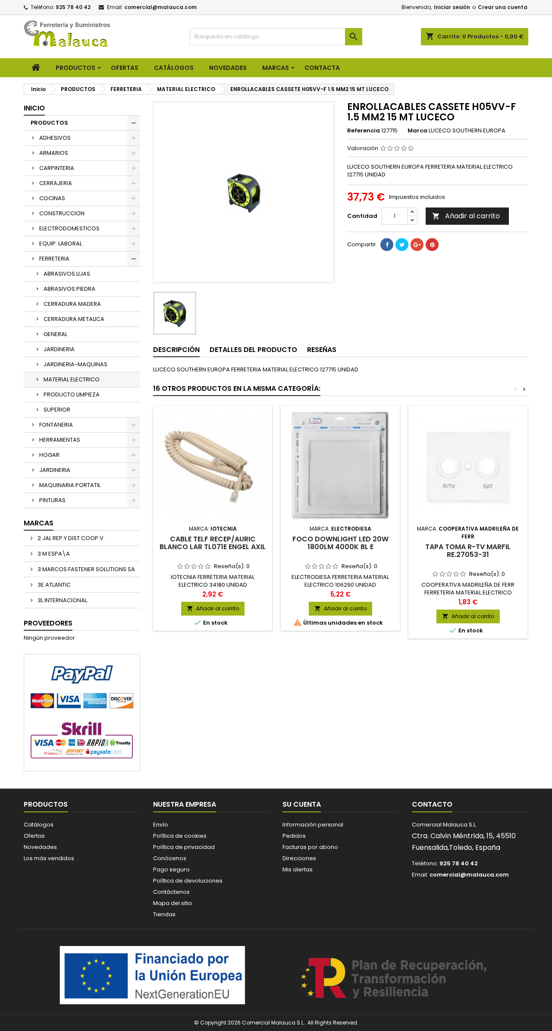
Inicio (34, 108)
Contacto (432, 804)
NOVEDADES (228, 67)
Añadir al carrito (466, 216)
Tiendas (164, 914)
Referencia (363, 131)
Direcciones (299, 858)
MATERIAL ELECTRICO (72, 379)
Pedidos (294, 836)
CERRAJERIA (55, 183)
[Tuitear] (401, 244)
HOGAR (49, 455)
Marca (417, 131)
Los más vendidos (49, 858)
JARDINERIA (59, 349)
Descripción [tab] (176, 350)
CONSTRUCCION (62, 213)
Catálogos (174, 67)
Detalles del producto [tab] (253, 350)
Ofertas (34, 836)
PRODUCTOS (75, 67)
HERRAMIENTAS (59, 440)
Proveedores (48, 623)
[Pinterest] (432, 244)
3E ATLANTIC (53, 585)
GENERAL (55, 334)
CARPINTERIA (56, 168)
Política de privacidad (184, 847)
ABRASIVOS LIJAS (67, 274)
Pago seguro (171, 869)
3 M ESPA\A (53, 554)
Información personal (312, 824)
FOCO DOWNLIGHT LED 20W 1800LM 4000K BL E (340, 543)
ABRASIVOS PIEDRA (69, 289)
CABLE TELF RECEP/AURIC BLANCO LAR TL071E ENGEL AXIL (213, 543)
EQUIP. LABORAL (60, 243)
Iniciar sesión (452, 7)
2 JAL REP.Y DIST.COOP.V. (70, 538)
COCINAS (52, 198)
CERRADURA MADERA (72, 304)
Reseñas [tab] (321, 350)
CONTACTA (322, 67)
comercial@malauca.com (160, 7)
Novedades (40, 847)
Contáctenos (171, 892)
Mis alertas (297, 869)
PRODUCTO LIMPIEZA (72, 394)
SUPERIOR (57, 409)
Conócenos (169, 858)
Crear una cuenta (502, 7)
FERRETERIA (54, 259)
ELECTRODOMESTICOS (69, 228)
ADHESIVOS (55, 138)
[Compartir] (386, 244)
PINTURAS (52, 500)
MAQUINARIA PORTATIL (69, 485)
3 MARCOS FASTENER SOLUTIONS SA (85, 569)
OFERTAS (124, 67)
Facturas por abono (310, 847)
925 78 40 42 (73, 7)
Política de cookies (180, 836)
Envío (160, 824)
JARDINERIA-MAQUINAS (75, 364)
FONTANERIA (56, 425)
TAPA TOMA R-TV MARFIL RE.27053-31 (468, 551)
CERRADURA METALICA (74, 319)
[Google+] (417, 244)
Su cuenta (301, 804)
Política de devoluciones (188, 881)
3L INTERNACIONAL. (62, 600)
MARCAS (275, 67)
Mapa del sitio (172, 903)
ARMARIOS (53, 153)
